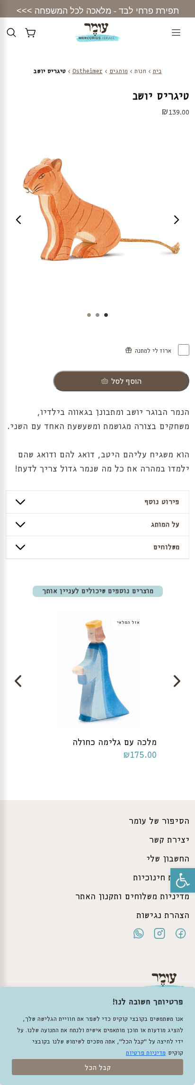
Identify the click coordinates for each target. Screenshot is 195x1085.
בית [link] (157, 71)
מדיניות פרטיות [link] (146, 1053)
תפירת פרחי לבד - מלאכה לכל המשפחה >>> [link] (98, 11)
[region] (97, 1036)
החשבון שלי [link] (167, 859)
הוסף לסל (126, 381)
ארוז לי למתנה (154, 351)
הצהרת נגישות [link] (162, 915)
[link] (182, 880)
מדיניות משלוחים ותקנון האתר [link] (132, 897)
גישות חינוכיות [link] (161, 878)
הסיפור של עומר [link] (159, 821)
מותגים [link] (118, 71)
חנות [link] (140, 71)
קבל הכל (98, 1068)
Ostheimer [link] (87, 71)
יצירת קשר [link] (169, 840)
